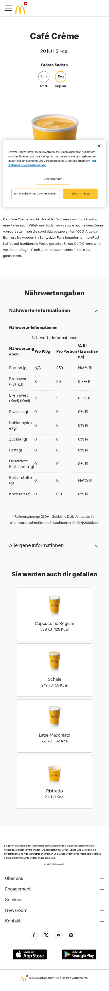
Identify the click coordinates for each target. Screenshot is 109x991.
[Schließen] (99, 146)
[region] (54, 173)
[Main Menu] (8, 8)
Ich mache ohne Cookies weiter (35, 193)
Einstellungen (53, 178)
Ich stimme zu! (80, 193)
